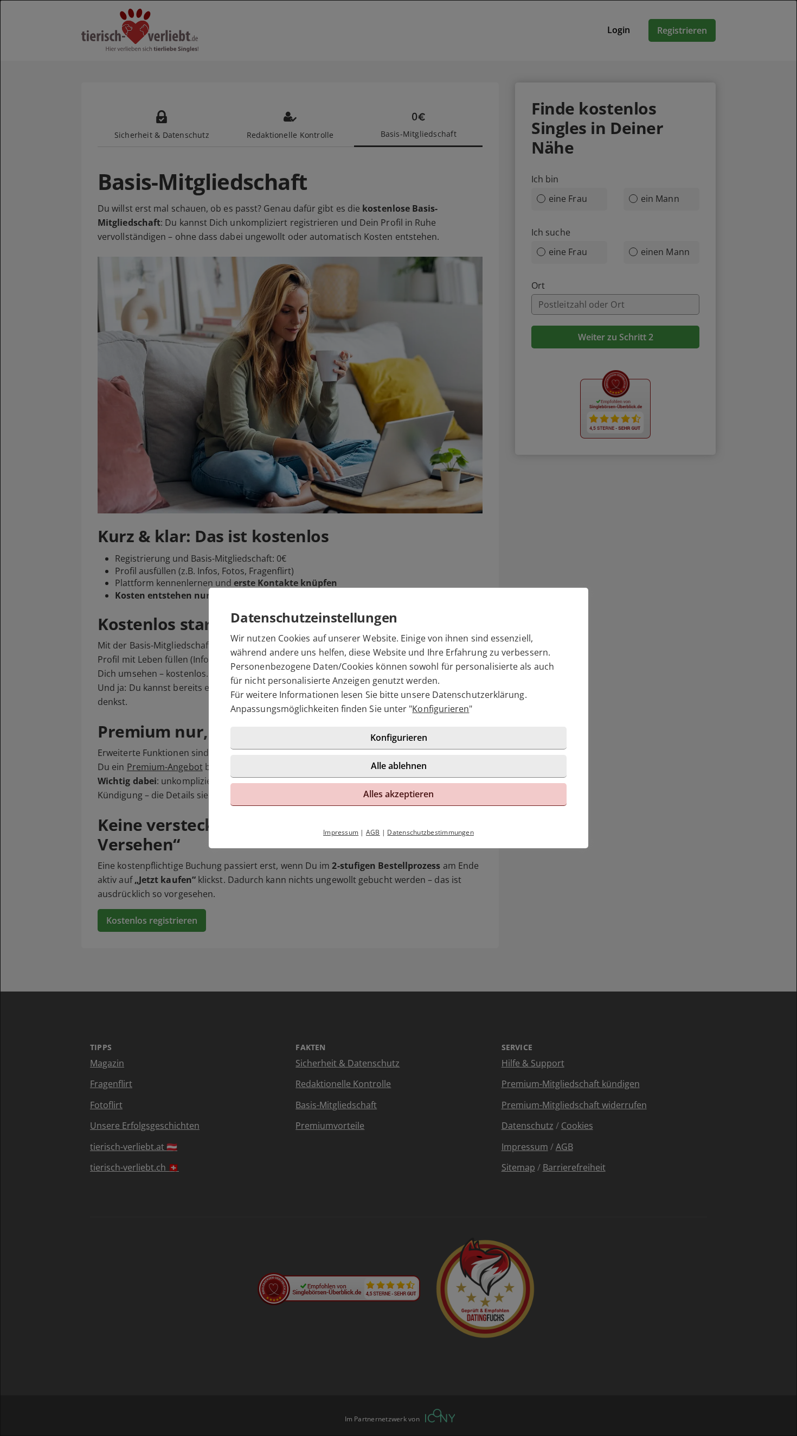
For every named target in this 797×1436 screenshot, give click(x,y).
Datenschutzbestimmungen (430, 832)
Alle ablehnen (399, 766)
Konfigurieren (440, 709)
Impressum (340, 832)
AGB (373, 832)
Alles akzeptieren (398, 794)
